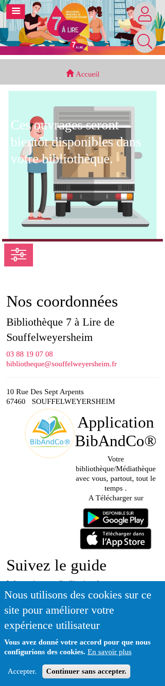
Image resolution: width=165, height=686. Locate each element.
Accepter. (22, 671)
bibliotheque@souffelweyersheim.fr (61, 363)
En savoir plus (110, 652)
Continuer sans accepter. (86, 671)
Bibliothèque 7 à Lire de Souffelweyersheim (60, 329)
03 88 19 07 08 (29, 354)
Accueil (86, 74)
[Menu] (15, 11)
